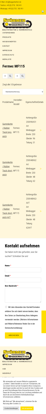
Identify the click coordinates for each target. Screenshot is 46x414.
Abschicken (14, 335)
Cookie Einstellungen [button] (11, 408)
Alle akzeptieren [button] (27, 408)
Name (8, 265)
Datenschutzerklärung (13, 328)
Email (8, 276)
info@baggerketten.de (13, 2)
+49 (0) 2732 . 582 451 (14, 5)
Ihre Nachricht (11, 286)
